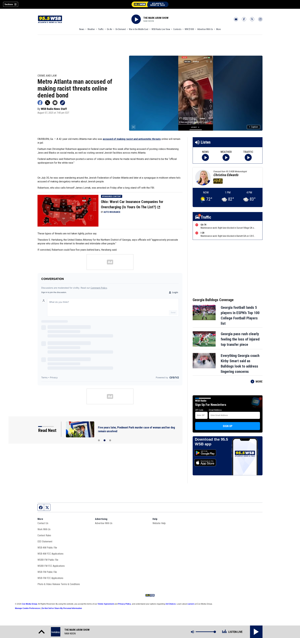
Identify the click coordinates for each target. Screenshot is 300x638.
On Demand (120, 29)
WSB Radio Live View (161, 29)
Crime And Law (47, 75)
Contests (177, 29)
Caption (253, 127)
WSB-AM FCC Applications (50, 553)
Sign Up (227, 426)
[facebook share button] (40, 102)
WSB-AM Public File (47, 547)
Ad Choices (170, 604)
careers (191, 604)
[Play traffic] (248, 157)
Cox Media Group (29, 604)
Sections (9, 4)
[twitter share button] (47, 102)
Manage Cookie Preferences (27, 608)
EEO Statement (45, 541)
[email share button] (55, 102)
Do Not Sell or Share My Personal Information (62, 608)
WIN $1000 (189, 29)
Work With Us (44, 529)
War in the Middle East (138, 29)
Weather (91, 29)
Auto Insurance (112, 212)
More (218, 29)
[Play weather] (226, 157)
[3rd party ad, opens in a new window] (68, 210)
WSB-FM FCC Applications (50, 578)
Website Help (159, 523)
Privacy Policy (124, 604)
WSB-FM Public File (47, 571)
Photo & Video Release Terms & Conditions (59, 584)
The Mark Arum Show (155, 17)
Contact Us (43, 523)
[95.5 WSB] (150, 4)
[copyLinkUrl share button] (62, 102)
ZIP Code (199, 410)
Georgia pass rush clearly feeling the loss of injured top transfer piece (240, 339)
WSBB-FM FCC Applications (51, 565)
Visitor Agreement (106, 604)
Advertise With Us (205, 29)
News (81, 29)
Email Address (215, 410)
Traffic (101, 29)
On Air (109, 29)
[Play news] (205, 157)
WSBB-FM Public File (48, 559)
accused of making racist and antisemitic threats (132, 139)
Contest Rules (44, 535)
